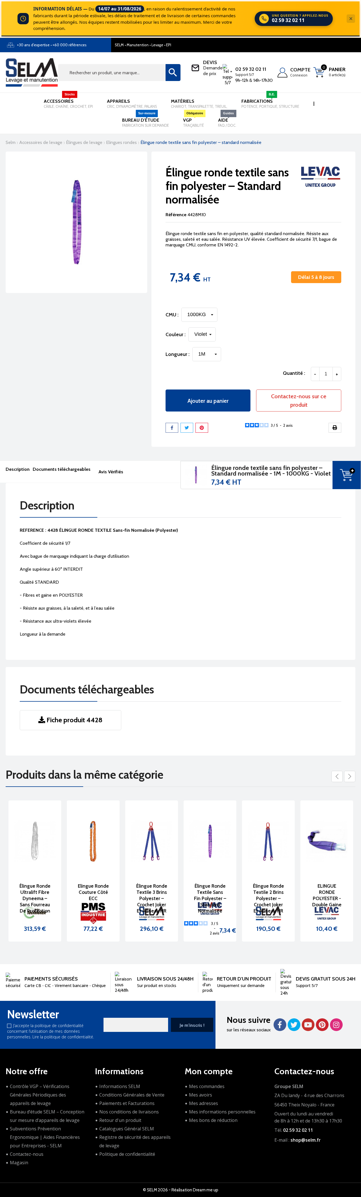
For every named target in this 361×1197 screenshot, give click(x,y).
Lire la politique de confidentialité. (63, 1037)
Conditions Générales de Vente (131, 1095)
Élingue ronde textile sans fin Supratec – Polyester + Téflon (93, 898)
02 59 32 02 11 (250, 69)
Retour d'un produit (120, 1120)
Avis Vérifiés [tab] (110, 471)
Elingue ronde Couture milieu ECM (151, 892)
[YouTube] (308, 1024)
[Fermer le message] (351, 18)
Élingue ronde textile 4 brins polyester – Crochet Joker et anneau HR (268, 898)
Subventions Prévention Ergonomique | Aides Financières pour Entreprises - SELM (45, 1137)
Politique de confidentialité (127, 1154)
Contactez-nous (26, 1154)
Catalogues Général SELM (126, 1129)
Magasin (19, 1162)
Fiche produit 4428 (73, 720)
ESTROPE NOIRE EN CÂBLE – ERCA (210, 892)
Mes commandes (206, 1086)
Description (18, 469)
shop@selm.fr (305, 1140)
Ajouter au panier (208, 400)
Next (349, 776)
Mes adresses (203, 1103)
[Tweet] (186, 428)
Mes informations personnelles (222, 1112)
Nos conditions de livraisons (129, 1112)
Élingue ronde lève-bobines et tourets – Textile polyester (326, 898)
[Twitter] (294, 1024)
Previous (337, 776)
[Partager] (172, 428)
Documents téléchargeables (62, 469)
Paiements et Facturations (127, 1103)
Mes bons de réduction (213, 1120)
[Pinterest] (201, 428)
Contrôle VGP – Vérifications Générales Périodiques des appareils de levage (39, 1094)
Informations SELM (119, 1086)
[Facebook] (280, 1024)
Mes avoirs (200, 1095)
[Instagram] (336, 1024)
